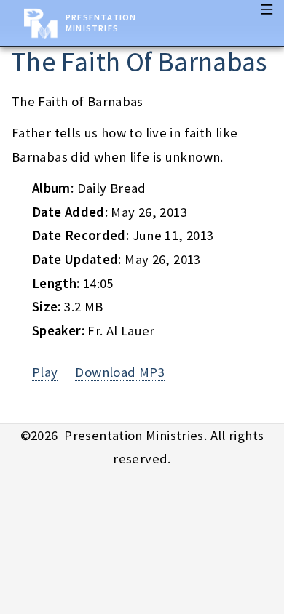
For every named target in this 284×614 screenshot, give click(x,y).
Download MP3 (119, 372)
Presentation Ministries (101, 22)
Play (45, 372)
